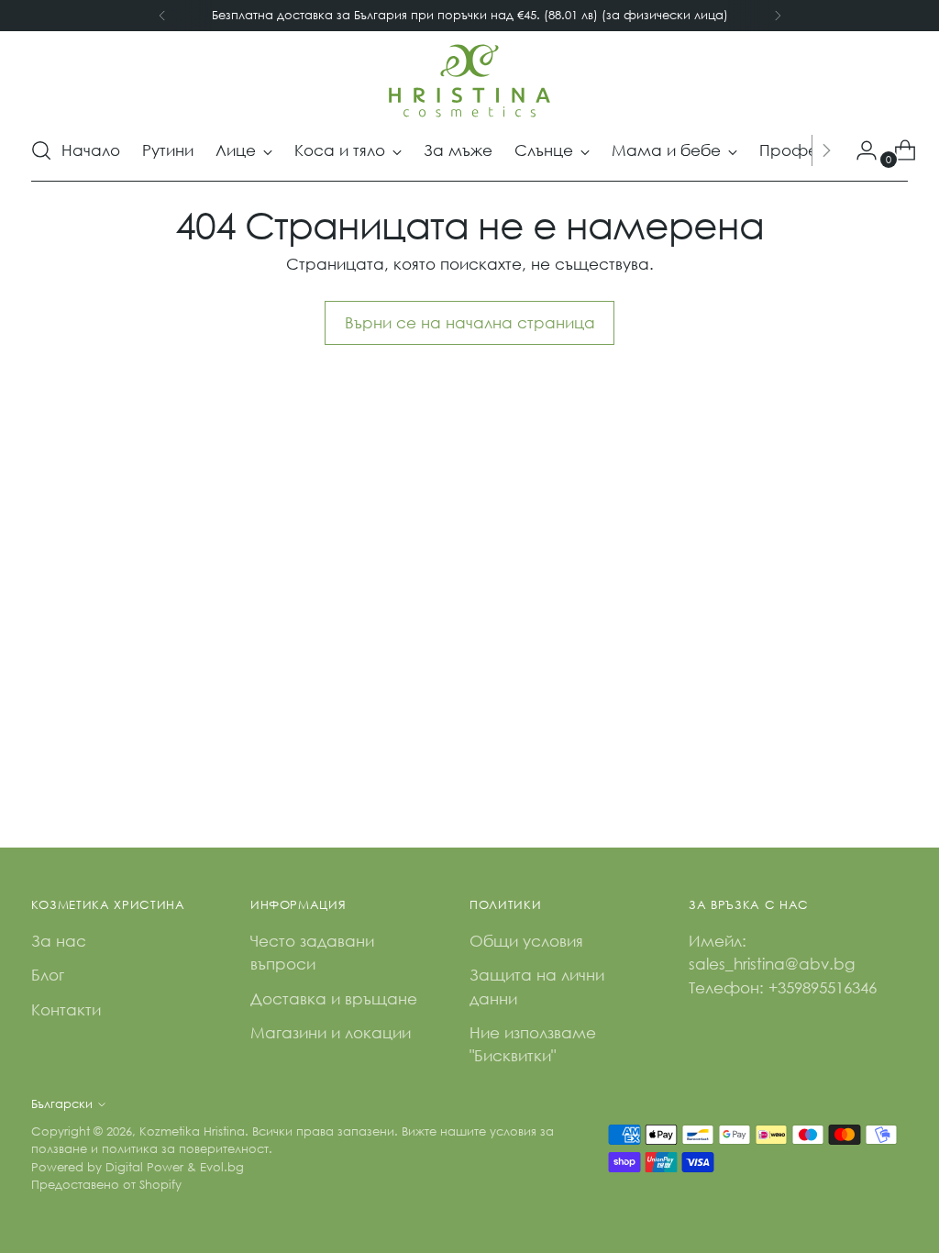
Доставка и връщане (333, 998)
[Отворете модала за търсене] (41, 150)
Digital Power (144, 1167)
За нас (58, 940)
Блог (47, 974)
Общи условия (526, 940)
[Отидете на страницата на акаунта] (859, 150)
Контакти (66, 1009)
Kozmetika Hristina (192, 1131)
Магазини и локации (330, 1032)
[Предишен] (162, 15)
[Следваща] (777, 15)
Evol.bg (222, 1167)
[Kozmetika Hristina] (469, 80)
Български (62, 1104)
